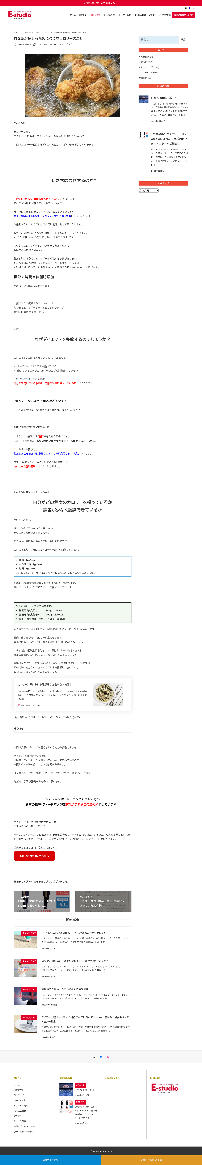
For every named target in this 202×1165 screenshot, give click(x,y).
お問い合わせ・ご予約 (151, 1160)
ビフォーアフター (147, 72)
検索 (183, 39)
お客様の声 (144, 56)
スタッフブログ (65, 44)
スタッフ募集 (20, 1121)
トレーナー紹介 (21, 1105)
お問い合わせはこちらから (34, 856)
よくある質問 (20, 1110)
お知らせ (143, 62)
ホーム (17, 1084)
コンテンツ (19, 1095)
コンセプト (19, 1089)
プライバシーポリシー (24, 1131)
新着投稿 (143, 77)
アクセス (18, 1115)
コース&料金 (20, 1100)
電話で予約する (50, 1160)
